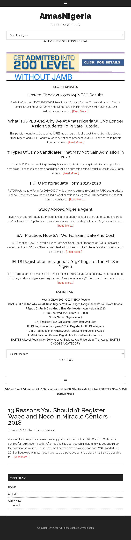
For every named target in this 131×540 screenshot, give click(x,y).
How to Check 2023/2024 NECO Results (65, 94)
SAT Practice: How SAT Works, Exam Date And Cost (65, 235)
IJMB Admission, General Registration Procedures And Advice (65, 335)
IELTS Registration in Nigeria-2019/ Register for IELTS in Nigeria (65, 264)
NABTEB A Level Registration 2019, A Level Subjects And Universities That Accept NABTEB (65, 339)
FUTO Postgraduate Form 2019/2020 (65, 183)
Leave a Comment (45, 430)
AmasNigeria (66, 16)
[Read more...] (22, 457)
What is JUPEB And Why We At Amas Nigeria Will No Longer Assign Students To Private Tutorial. (65, 124)
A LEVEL (13, 494)
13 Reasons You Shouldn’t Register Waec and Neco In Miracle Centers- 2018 (59, 416)
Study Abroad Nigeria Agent (65, 209)
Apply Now (14, 500)
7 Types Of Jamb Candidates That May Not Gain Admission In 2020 (65, 155)
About (16, 505)
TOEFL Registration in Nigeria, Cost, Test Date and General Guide (65, 330)
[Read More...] (80, 111)
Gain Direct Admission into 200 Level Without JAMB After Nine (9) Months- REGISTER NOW (63, 389)
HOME (12, 487)
